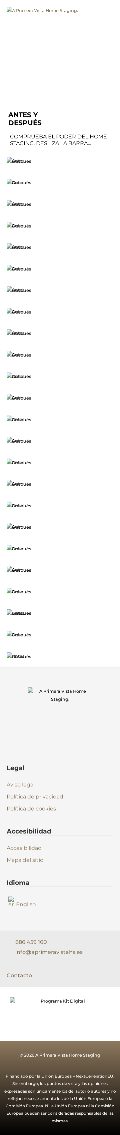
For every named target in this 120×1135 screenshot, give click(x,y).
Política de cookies (31, 808)
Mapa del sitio (25, 860)
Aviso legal (21, 784)
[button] (106, 34)
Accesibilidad (24, 848)
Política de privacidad (35, 796)
